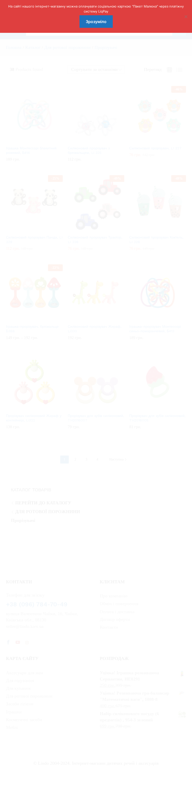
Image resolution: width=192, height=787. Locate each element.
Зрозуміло (96, 21)
